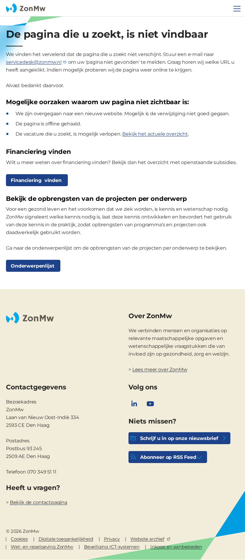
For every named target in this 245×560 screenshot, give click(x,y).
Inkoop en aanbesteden (176, 547)
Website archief (147, 539)
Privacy (112, 539)
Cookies (19, 539)
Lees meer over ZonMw (159, 369)
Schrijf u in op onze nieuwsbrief (179, 438)
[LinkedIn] (134, 403)
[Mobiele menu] (237, 9)
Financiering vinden (37, 180)
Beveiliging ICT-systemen (112, 547)
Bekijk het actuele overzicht (155, 134)
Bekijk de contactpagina (38, 502)
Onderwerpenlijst (33, 266)
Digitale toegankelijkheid (66, 539)
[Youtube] (150, 403)
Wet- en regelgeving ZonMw (42, 547)
